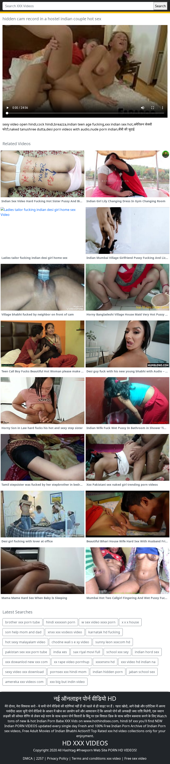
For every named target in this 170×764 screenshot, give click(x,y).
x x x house (130, 622)
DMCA (28, 758)
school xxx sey (117, 652)
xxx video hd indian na (138, 662)
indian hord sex (147, 652)
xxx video (114, 758)
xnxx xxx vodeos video (65, 632)
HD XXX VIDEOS (85, 743)
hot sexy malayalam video (25, 642)
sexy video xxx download (24, 672)
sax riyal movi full (86, 652)
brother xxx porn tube (22, 622)
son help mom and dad (23, 632)
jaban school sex (142, 672)
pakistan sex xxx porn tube (26, 652)
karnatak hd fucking (104, 632)
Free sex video (135, 758)
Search (160, 6)
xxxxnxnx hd (105, 662)
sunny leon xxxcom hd (112, 642)
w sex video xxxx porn (98, 622)
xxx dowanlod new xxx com (26, 662)
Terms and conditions (89, 758)
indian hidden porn (108, 672)
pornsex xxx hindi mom (68, 672)
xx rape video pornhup (71, 662)
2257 (40, 758)
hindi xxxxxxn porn (60, 622)
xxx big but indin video (67, 681)
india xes (60, 652)
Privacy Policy (57, 758)
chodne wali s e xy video (70, 642)
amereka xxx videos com (24, 681)
